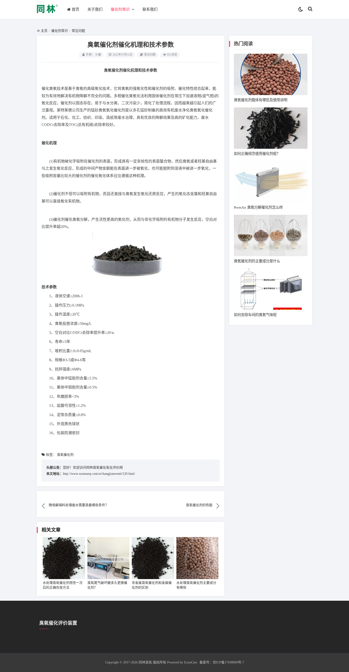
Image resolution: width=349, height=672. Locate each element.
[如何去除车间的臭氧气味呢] (270, 289)
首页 (75, 9)
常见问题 (78, 31)
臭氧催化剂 (65, 454)
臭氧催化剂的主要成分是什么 (257, 261)
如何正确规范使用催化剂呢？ (257, 154)
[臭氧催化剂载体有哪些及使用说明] (270, 74)
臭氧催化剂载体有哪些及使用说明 (260, 100)
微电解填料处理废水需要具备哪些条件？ (78, 505)
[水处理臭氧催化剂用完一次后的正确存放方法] (64, 558)
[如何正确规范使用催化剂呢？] (270, 128)
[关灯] (300, 9)
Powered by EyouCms (181, 662)
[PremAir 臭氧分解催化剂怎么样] (270, 181)
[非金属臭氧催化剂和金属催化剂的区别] (153, 558)
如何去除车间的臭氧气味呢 (255, 315)
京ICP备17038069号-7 (228, 662)
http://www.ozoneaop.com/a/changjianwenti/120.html (99, 473)
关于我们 (95, 9)
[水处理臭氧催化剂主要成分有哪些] (197, 558)
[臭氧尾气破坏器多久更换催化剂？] (108, 558)
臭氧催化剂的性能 (199, 505)
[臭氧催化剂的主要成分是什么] (270, 235)
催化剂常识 (120, 9)
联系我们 (150, 9)
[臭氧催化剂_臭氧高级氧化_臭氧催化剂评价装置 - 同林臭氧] (47, 14)
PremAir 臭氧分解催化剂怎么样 (258, 207)
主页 (44, 31)
